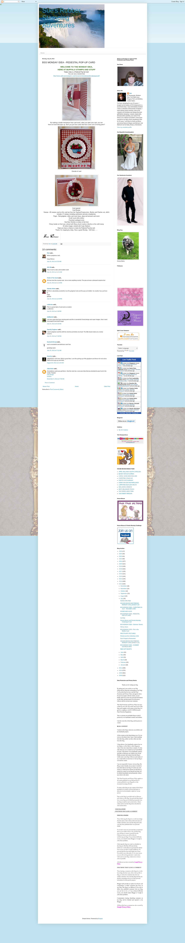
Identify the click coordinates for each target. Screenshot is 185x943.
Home (42, 53)
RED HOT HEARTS (126, 649)
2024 (120, 554)
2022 (120, 559)
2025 (120, 551)
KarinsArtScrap (52, 342)
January (123, 665)
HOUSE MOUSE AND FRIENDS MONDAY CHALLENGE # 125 (129, 604)
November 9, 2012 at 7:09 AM (55, 379)
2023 (120, 556)
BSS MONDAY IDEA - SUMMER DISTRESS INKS (129, 645)
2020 (120, 564)
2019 (120, 566)
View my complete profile (124, 127)
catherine (50, 304)
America (49, 356)
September (124, 593)
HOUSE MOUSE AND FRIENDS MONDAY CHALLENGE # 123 (129, 641)
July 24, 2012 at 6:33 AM (54, 324)
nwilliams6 (50, 317)
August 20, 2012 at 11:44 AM (55, 363)
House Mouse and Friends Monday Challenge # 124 (130, 621)
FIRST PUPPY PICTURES (128, 633)
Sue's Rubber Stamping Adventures (61, 18)
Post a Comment (49, 382)
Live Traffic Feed (129, 360)
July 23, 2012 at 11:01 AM (54, 272)
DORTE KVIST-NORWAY (126, 480)
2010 (120, 670)
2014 (120, 579)
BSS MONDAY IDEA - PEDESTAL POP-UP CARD (130, 614)
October (123, 591)
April (122, 657)
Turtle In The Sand (52, 278)
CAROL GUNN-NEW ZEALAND (128, 476)
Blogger (100, 918)
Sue (130, 93)
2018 (120, 569)
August (123, 596)
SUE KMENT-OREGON (125, 493)
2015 (120, 576)
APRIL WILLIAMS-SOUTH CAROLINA (130, 471)
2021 (120, 561)
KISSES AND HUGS (126, 611)
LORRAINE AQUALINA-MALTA (128, 485)
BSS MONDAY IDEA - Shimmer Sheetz (131, 624)
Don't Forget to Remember (128, 638)
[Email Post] (61, 243)
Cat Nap (122, 618)
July (122, 598)
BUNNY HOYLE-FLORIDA (126, 474)
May (122, 655)
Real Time (128, 413)
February (123, 662)
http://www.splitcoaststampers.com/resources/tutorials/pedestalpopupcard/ (76, 76)
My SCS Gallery (123, 430)
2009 (120, 673)
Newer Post (46, 386)
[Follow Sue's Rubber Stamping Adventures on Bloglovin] (126, 422)
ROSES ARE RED (125, 601)
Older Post (107, 386)
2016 (120, 574)
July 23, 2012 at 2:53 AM (54, 261)
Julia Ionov (50, 368)
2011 (120, 668)
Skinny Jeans (124, 627)
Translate (131, 351)
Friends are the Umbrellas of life (129, 636)
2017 (120, 571)
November (124, 588)
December (124, 586)
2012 (120, 584)
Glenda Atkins (51, 288)
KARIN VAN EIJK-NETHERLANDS (129, 482)
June (122, 652)
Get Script (122, 413)
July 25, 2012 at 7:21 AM (54, 350)
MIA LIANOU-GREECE (125, 487)
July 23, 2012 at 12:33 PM (54, 299)
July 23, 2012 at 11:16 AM (54, 283)
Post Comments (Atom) (56, 389)
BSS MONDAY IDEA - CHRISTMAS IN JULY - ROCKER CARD (131, 608)
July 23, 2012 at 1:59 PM (54, 311)
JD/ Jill (49, 267)
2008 (120, 675)
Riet (48, 253)
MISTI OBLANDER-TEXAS (126, 489)
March (123, 660)
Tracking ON (135, 413)
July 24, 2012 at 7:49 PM (54, 336)
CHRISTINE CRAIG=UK (126, 478)
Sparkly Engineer (52, 329)
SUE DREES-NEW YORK (126, 491)
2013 (120, 581)
